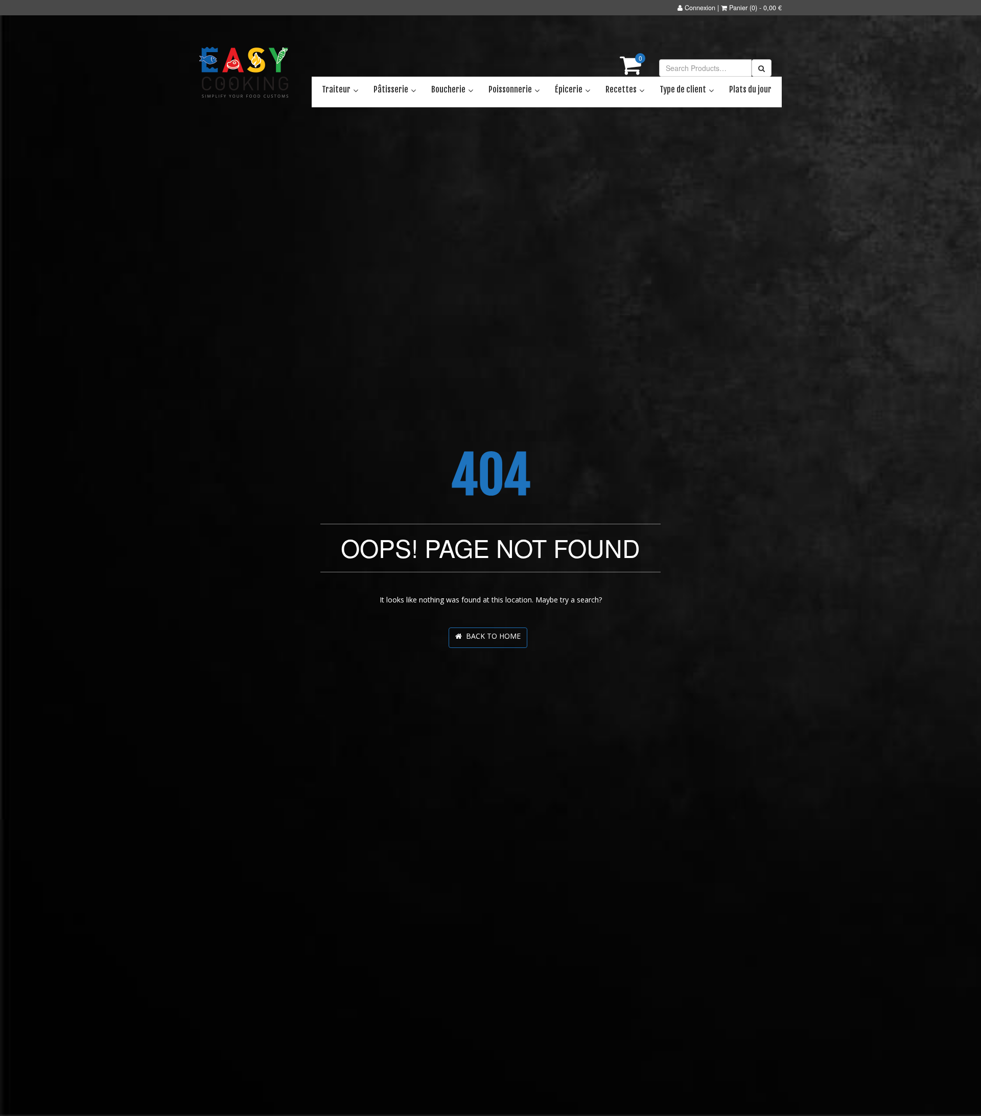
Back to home (491, 636)
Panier (738, 7)
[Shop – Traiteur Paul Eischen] (244, 72)
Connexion (700, 7)
